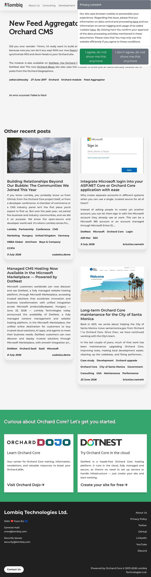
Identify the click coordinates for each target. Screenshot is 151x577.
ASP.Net (86, 238)
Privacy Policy (138, 519)
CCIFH (11, 248)
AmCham (31, 242)
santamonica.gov (116, 328)
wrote (106, 324)
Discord (142, 550)
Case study (87, 360)
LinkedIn (141, 538)
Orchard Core (115, 231)
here (135, 21)
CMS (55, 229)
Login (129, 231)
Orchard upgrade (126, 360)
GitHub (142, 531)
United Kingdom (45, 235)
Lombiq (12, 229)
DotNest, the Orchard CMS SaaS (69, 63)
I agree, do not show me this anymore (96, 56)
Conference (43, 229)
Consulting (49, 5)
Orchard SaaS (28, 348)
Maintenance (112, 373)
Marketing (13, 235)
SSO (95, 238)
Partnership (26, 229)
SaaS (42, 348)
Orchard (54, 79)
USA (99, 373)
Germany (63, 235)
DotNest (86, 231)
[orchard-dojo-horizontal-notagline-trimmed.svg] (38, 442)
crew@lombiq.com (15, 531)
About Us (34, 5)
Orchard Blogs (46, 67)
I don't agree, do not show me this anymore (130, 56)
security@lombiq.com (17, 542)
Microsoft (99, 231)
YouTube (141, 544)
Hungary (27, 235)
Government (135, 366)
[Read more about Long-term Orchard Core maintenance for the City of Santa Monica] (112, 286)
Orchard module (71, 79)
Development (67, 5)
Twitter (142, 525)
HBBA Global (15, 242)
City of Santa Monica (112, 366)
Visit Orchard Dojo (24, 485)
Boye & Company (50, 242)
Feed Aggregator (94, 79)
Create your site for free (102, 485)
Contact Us (14, 569)
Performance (130, 373)
